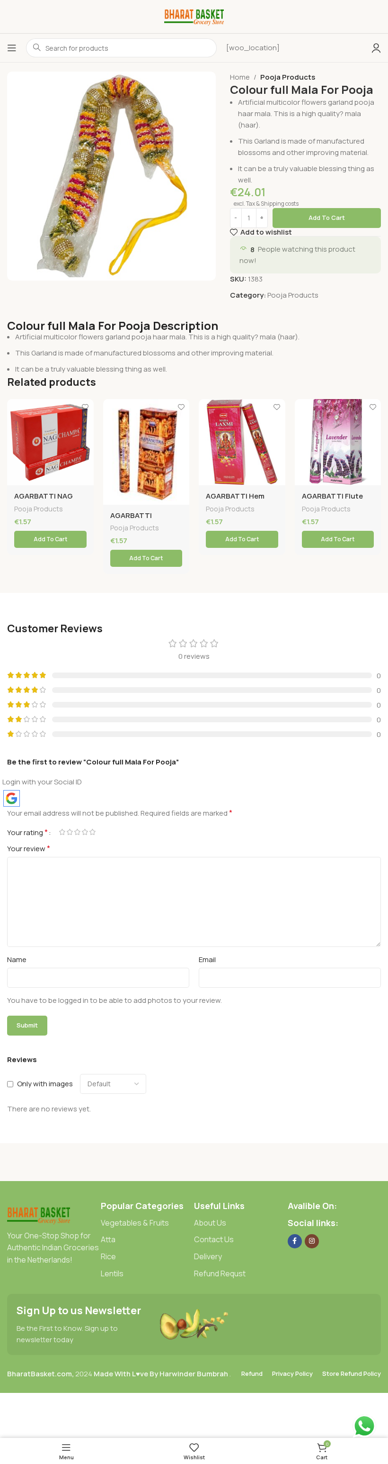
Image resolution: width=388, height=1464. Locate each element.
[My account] (376, 47)
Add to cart (327, 217)
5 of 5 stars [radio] (92, 832)
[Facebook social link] (295, 1241)
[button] (50, 539)
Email (207, 959)
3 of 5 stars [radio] (77, 832)
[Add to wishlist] (85, 407)
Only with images (45, 1084)
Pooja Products (287, 77)
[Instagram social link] (312, 1241)
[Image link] (38, 1214)
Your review (28, 848)
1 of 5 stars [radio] (62, 832)
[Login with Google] (11, 798)
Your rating (27, 832)
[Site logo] (194, 16)
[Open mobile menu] (11, 47)
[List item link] (147, 1223)
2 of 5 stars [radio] (69, 832)
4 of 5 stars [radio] (84, 832)
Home (240, 77)
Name (16, 959)
